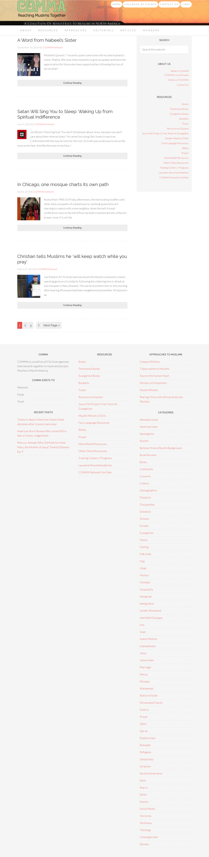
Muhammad (146, 688)
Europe (144, 525)
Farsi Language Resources (175, 143)
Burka (143, 462)
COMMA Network (41, 12)
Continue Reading (72, 83)
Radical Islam (147, 738)
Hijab (143, 568)
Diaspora (145, 497)
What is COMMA (180, 70)
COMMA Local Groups (176, 74)
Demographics (148, 490)
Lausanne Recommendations (174, 172)
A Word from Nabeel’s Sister (47, 40)
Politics (144, 709)
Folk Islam (145, 554)
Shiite (143, 794)
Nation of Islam (148, 695)
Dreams (144, 518)
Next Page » (52, 325)
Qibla (143, 723)
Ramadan (145, 745)
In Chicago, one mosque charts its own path (63, 184)
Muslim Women (149, 390)
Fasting (144, 547)
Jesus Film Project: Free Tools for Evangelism (165, 133)
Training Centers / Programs (174, 167)
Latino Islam (147, 660)
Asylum (144, 440)
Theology (145, 830)
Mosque (144, 681)
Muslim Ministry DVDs (177, 138)
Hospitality (146, 589)
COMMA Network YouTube (174, 177)
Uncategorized (149, 837)
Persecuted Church (151, 702)
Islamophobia (147, 646)
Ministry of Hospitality (153, 383)
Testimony (146, 823)
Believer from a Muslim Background (161, 448)
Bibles (185, 148)
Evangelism (146, 533)
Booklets (184, 118)
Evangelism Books (179, 113)
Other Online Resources (176, 162)
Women (144, 844)
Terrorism (145, 816)
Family (143, 540)
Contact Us (183, 84)
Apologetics (147, 433)
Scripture (145, 766)
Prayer (185, 152)
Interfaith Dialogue (151, 617)
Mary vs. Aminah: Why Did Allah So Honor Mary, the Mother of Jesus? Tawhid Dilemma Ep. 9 (43, 447)
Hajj (142, 561)
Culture (144, 483)
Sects (143, 780)
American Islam (148, 426)
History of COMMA (178, 79)
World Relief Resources (176, 157)
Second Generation (151, 773)
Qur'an (144, 731)
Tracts (185, 123)
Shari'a (144, 787)
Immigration (147, 603)
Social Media (147, 808)
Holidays (145, 582)
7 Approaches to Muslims (154, 368)
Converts (145, 476)
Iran (142, 624)
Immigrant (146, 596)
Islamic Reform (148, 639)
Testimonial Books (179, 108)
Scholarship (146, 759)
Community (146, 469)
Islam (143, 631)
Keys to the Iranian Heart (154, 375)
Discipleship (147, 504)
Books (185, 103)
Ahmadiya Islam (149, 419)
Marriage (145, 667)
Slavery (144, 801)
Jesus (143, 653)
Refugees (145, 752)
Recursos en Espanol (178, 128)
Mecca (144, 674)
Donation (145, 511)
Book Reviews (148, 455)
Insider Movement (150, 610)
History (144, 575)
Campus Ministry (150, 361)
